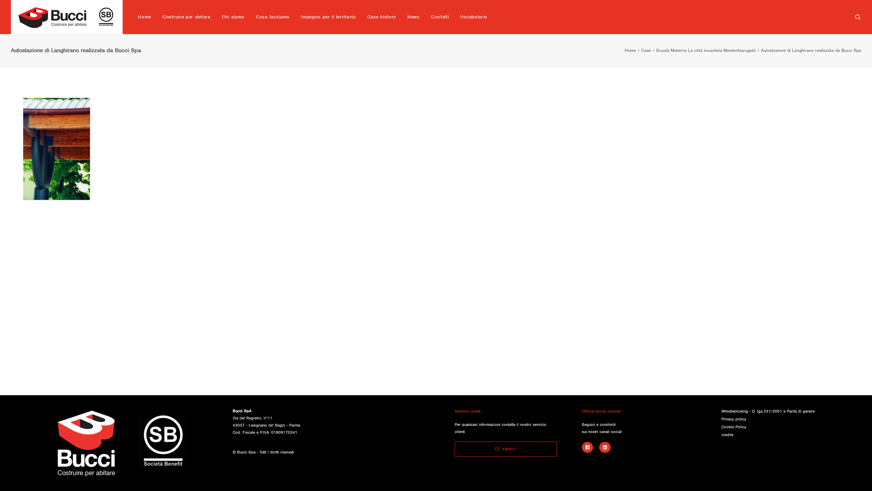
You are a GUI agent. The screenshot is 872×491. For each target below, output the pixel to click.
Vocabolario (473, 17)
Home (144, 17)
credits (727, 434)
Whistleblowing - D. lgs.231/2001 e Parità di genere (768, 411)
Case (646, 50)
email (509, 449)
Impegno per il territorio (328, 17)
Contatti (440, 17)
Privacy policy (733, 419)
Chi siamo (233, 17)
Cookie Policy (733, 427)
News (413, 17)
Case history (381, 17)
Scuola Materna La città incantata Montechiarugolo (706, 50)
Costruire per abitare (186, 17)
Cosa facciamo (273, 17)
